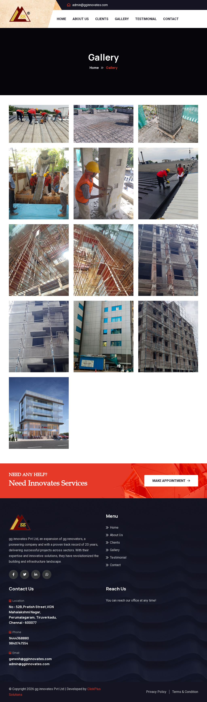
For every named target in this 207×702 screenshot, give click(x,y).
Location (18, 601)
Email (16, 653)
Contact (171, 19)
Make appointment (169, 481)
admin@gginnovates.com (90, 5)
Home (61, 19)
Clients (101, 19)
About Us (81, 19)
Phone (17, 632)
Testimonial (146, 19)
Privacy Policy (156, 692)
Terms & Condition (185, 692)
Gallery (122, 19)
